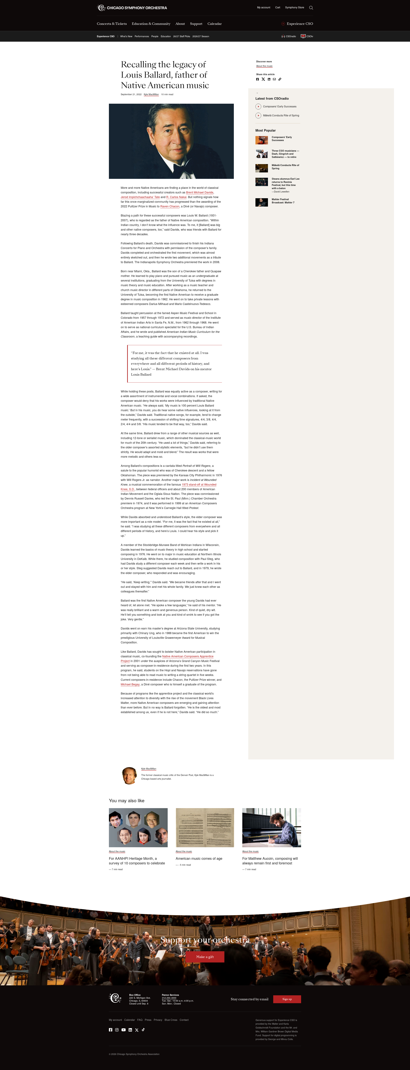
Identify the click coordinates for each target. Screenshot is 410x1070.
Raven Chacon (169, 206)
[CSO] (115, 1001)
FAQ (139, 1020)
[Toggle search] (311, 8)
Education (166, 36)
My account (263, 7)
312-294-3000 (169, 997)
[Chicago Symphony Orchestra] (134, 8)
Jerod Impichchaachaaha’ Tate (140, 197)
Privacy (158, 1020)
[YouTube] (123, 1029)
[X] (137, 1029)
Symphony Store (294, 7)
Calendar (129, 1020)
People (154, 36)
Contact (184, 1020)
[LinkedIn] (130, 1029)
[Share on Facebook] (257, 79)
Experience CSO (106, 36)
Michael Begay (130, 684)
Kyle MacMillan (151, 94)
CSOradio (291, 36)
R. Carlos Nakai (176, 197)
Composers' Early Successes (279, 106)
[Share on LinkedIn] (269, 79)
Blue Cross (171, 1020)
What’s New (126, 36)
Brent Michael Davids (199, 192)
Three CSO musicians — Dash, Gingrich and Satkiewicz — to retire (285, 154)
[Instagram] (117, 1029)
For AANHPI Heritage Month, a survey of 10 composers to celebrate (137, 860)
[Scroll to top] (9, 1066)
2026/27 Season (201, 36)
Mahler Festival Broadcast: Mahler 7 (283, 201)
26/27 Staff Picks (181, 36)
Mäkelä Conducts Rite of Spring (281, 115)
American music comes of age (199, 858)
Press (148, 1020)
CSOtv (310, 36)
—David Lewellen (280, 191)
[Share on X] (263, 79)
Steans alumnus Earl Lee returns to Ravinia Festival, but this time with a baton (285, 183)
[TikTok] (143, 1029)
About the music (264, 65)
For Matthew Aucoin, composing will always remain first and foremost (270, 860)
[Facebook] (110, 1029)
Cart (277, 7)
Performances (142, 36)
